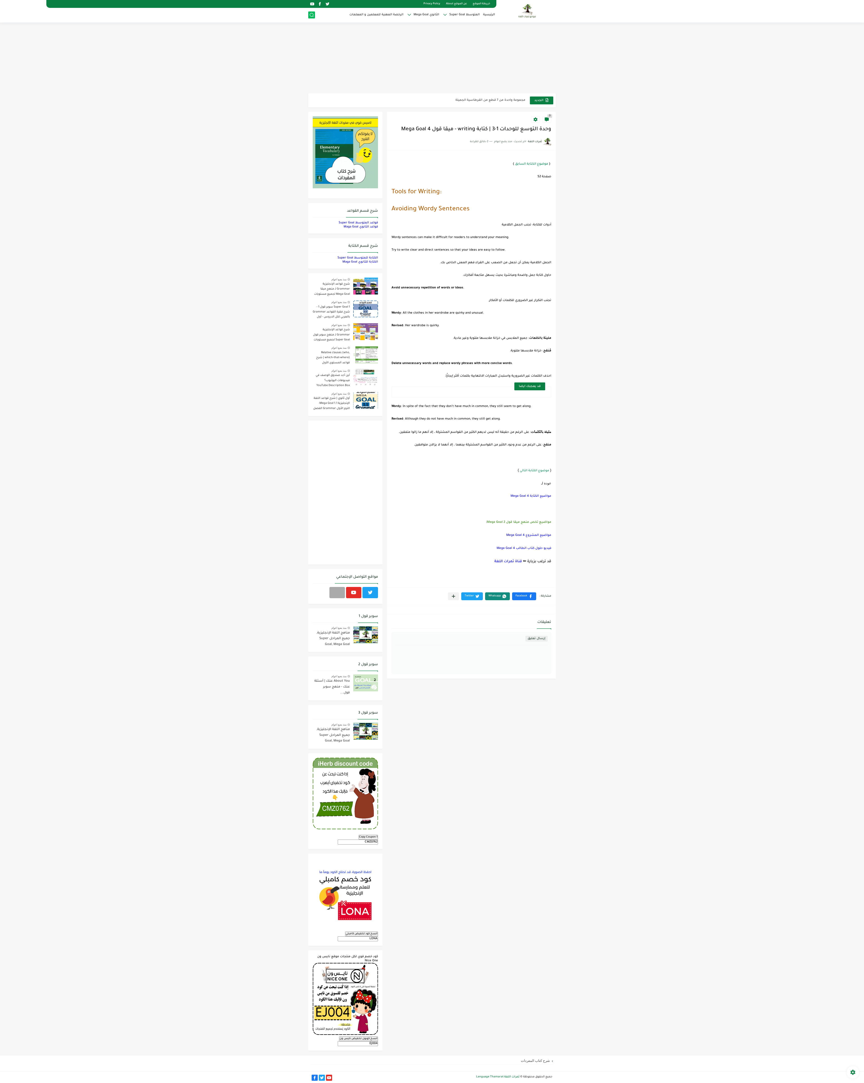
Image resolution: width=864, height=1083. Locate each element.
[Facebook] (337, 592)
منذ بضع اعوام (338, 279)
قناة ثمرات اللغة (508, 561)
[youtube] (312, 4)
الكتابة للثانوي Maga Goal (360, 262)
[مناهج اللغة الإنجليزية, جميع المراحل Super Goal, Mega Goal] (365, 634)
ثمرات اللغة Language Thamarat (498, 1077)
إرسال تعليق (536, 638)
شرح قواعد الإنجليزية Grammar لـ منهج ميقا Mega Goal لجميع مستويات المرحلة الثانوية (332, 290)
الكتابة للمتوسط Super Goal (358, 258)
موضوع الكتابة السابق (531, 164)
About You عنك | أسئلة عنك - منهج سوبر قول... (332, 686)
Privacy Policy (431, 3)
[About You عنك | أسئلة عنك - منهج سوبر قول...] (365, 682)
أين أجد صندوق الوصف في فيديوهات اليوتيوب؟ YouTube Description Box (333, 380)
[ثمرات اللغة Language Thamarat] (528, 11)
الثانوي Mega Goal (426, 14)
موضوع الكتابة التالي (534, 470)
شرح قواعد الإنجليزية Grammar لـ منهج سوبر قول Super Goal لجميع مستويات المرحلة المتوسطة (331, 335)
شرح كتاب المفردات (535, 1061)
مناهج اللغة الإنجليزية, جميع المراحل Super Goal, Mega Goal (333, 638)
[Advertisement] (432, 58)
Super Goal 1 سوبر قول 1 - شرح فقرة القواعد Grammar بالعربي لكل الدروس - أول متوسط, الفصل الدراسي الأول (331, 313)
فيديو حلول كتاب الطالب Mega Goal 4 (524, 548)
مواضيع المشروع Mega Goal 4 (528, 535)
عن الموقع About (456, 3)
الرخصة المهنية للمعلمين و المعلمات (376, 14)
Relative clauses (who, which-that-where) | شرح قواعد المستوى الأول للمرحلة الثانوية (333, 358)
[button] (524, 596)
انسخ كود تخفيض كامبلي (362, 933)
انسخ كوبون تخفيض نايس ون (359, 1038)
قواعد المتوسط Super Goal (358, 223)
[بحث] (311, 14)
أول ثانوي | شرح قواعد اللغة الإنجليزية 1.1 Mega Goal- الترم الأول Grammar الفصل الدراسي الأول (331, 404)
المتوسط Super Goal (464, 14)
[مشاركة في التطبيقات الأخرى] (453, 596)
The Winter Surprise (510, 100)
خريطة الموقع (481, 3)
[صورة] (365, 286)
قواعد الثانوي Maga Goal (361, 227)
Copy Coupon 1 (368, 837)
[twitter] (327, 4)
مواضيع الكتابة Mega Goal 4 (531, 496)
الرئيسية (489, 14)
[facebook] (319, 4)
